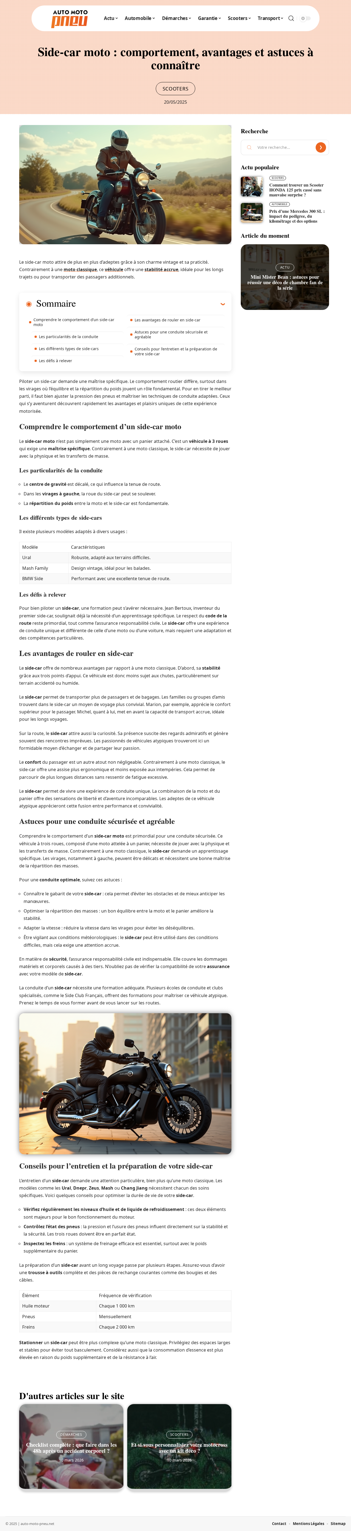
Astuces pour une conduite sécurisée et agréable (171, 334)
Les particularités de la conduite (68, 336)
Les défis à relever (55, 360)
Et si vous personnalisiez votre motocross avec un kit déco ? (179, 1448)
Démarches (71, 1434)
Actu (285, 267)
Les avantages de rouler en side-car (167, 320)
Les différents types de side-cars (69, 348)
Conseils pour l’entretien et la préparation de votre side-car (176, 351)
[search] (291, 18)
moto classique (80, 269)
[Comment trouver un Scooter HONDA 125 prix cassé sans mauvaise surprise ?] (252, 186)
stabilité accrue (161, 269)
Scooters (176, 88)
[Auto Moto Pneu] (69, 18)
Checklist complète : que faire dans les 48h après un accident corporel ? (71, 1448)
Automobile (279, 204)
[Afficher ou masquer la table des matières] (150, 304)
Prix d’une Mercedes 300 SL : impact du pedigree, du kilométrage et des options (297, 216)
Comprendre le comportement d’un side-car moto (73, 322)
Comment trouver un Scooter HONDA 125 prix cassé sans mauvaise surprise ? (296, 190)
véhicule (114, 269)
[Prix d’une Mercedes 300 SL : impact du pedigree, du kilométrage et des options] (252, 213)
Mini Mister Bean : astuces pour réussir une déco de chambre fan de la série (285, 282)
